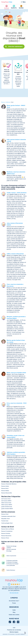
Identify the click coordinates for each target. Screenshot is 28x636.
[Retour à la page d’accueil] (6, 2)
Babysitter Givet (5, 518)
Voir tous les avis (14, 592)
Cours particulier (10, 565)
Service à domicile (11, 549)
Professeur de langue (11, 562)
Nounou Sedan (5, 486)
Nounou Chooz (5, 538)
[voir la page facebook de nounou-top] (14, 622)
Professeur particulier (12, 560)
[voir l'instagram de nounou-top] (18, 622)
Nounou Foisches (5, 533)
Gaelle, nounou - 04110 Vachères (16, 192)
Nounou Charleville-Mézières (8, 484)
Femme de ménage (11, 546)
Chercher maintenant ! (15, 46)
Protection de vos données (14, 630)
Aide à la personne (11, 555)
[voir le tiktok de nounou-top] (10, 622)
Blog (14, 612)
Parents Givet (4, 521)
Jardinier (8, 547)
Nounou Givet (4, 514)
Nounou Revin (4, 488)
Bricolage (8, 551)
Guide (14, 610)
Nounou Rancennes (6, 535)
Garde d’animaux (10, 570)
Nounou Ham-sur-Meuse (7, 529)
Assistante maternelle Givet (8, 516)
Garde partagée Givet (7, 523)
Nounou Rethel (5, 490)
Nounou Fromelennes (6, 531)
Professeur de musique (12, 563)
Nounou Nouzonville (6, 493)
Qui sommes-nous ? (14, 600)
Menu (24, 2)
